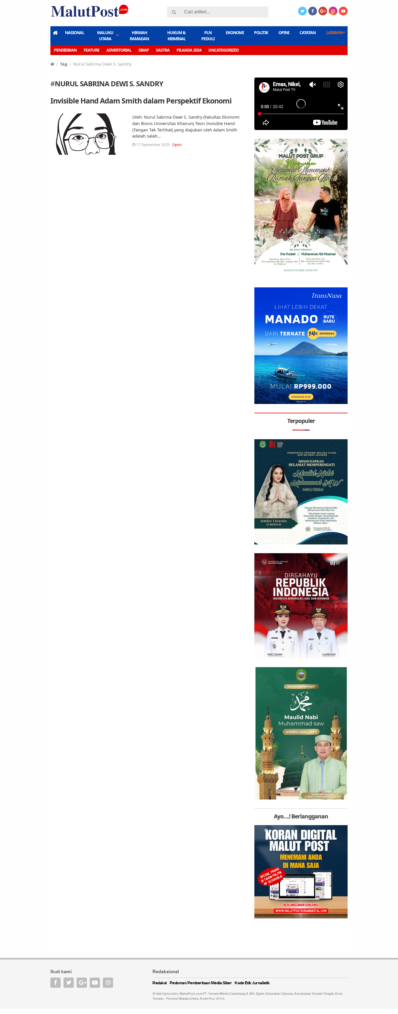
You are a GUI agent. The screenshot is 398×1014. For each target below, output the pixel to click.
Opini (284, 32)
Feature (91, 50)
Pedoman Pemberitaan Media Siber (201, 983)
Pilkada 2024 (189, 50)
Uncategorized (223, 50)
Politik (261, 32)
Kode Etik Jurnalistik (252, 983)
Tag (63, 64)
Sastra (163, 50)
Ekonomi (235, 32)
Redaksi (159, 983)
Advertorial (118, 50)
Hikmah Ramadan (139, 35)
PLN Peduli (207, 35)
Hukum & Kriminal (176, 35)
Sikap (143, 50)
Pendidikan (65, 50)
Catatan (308, 32)
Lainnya (334, 32)
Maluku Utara (105, 35)
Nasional (74, 32)
